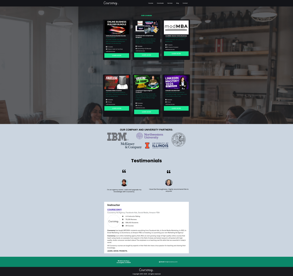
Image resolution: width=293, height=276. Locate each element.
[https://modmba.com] (176, 27)
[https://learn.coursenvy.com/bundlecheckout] (116, 27)
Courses (150, 3)
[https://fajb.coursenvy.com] (146, 27)
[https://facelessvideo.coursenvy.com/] (116, 82)
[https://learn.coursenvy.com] (111, 3)
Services (169, 3)
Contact (185, 3)
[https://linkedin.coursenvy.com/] (176, 82)
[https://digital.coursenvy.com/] (146, 82)
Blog (177, 3)
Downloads (160, 3)
